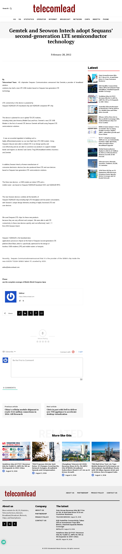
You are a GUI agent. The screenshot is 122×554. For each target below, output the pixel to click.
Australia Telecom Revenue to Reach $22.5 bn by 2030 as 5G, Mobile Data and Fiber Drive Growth (109, 109)
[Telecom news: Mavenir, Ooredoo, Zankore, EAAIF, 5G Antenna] (92, 163)
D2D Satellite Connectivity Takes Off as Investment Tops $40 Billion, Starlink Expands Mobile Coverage (109, 88)
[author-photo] (3, 471)
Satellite (60, 529)
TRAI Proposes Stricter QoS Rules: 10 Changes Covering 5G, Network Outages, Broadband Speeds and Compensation (45, 467)
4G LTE (58, 539)
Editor (22, 293)
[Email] (41, 313)
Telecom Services (63, 517)
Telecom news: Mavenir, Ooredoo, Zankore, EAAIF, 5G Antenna (108, 163)
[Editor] (10, 297)
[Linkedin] (25, 313)
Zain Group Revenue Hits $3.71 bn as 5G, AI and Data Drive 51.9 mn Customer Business (108, 78)
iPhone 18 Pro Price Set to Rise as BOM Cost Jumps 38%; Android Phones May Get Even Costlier (109, 119)
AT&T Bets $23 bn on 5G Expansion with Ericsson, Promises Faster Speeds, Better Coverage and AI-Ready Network (107, 174)
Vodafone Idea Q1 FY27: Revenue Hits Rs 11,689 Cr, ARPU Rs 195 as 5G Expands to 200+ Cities (108, 99)
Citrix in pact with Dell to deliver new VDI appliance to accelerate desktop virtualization (62, 411)
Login (80, 352)
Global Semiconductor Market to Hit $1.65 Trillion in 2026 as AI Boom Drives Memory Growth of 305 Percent (108, 152)
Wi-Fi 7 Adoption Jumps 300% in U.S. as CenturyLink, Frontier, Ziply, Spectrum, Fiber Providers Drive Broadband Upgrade (109, 141)
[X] (23, 300)
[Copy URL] (19, 313)
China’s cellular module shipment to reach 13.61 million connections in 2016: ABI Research (22, 411)
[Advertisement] (105, 197)
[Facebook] (20, 300)
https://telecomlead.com (26, 296)
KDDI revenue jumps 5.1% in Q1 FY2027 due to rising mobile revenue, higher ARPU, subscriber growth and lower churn (109, 130)
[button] (8, 8)
